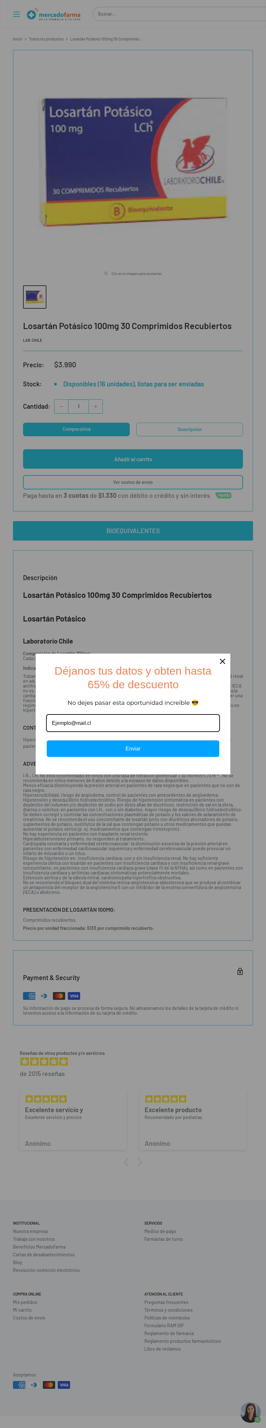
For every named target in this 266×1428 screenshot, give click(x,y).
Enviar (133, 748)
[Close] (222, 661)
